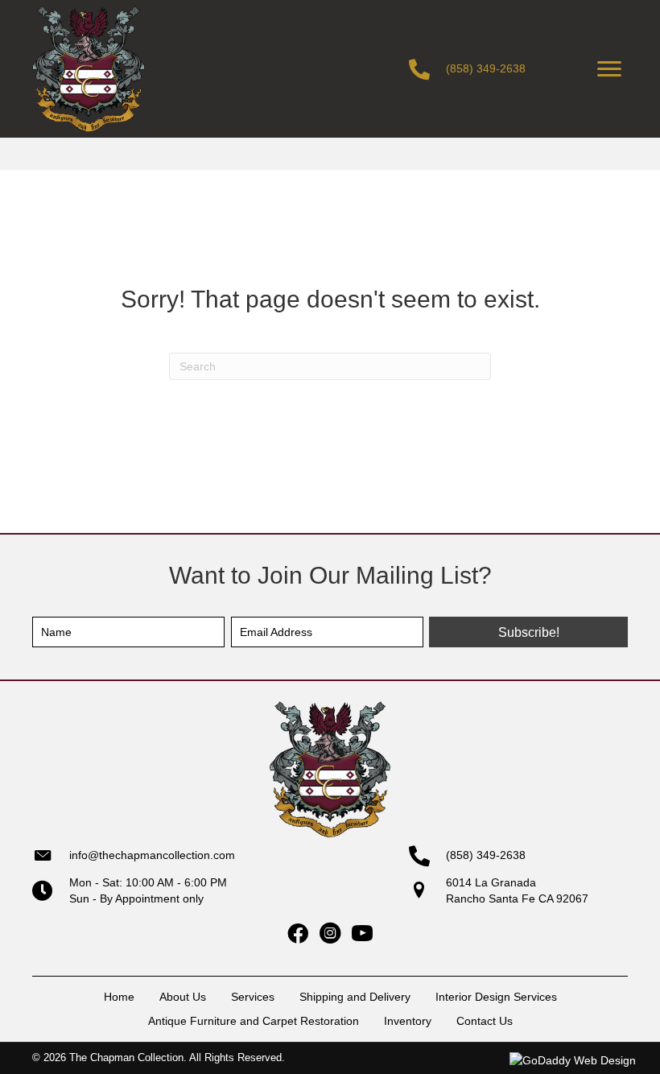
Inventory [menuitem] (407, 1020)
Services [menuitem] (252, 996)
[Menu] (609, 69)
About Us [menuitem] (182, 996)
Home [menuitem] (119, 996)
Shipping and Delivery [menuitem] (354, 996)
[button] (528, 632)
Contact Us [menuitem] (484, 1020)
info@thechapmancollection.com (152, 855)
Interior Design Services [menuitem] (496, 996)
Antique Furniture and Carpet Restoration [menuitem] (253, 1020)
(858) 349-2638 (486, 68)
